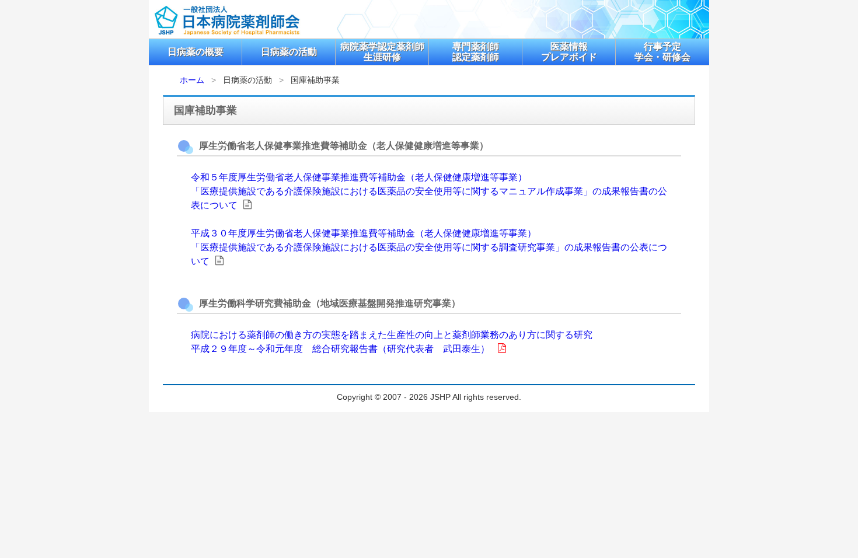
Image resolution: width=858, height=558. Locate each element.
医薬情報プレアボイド (569, 51)
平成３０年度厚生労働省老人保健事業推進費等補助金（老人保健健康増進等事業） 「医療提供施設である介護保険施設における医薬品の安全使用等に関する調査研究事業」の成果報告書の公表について (429, 247)
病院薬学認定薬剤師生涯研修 (382, 51)
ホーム (192, 80)
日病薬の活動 (289, 52)
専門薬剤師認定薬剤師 (475, 51)
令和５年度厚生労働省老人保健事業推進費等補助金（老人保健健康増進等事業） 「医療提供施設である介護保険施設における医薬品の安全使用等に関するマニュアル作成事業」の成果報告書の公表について (429, 191)
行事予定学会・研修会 (662, 51)
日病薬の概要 (196, 52)
